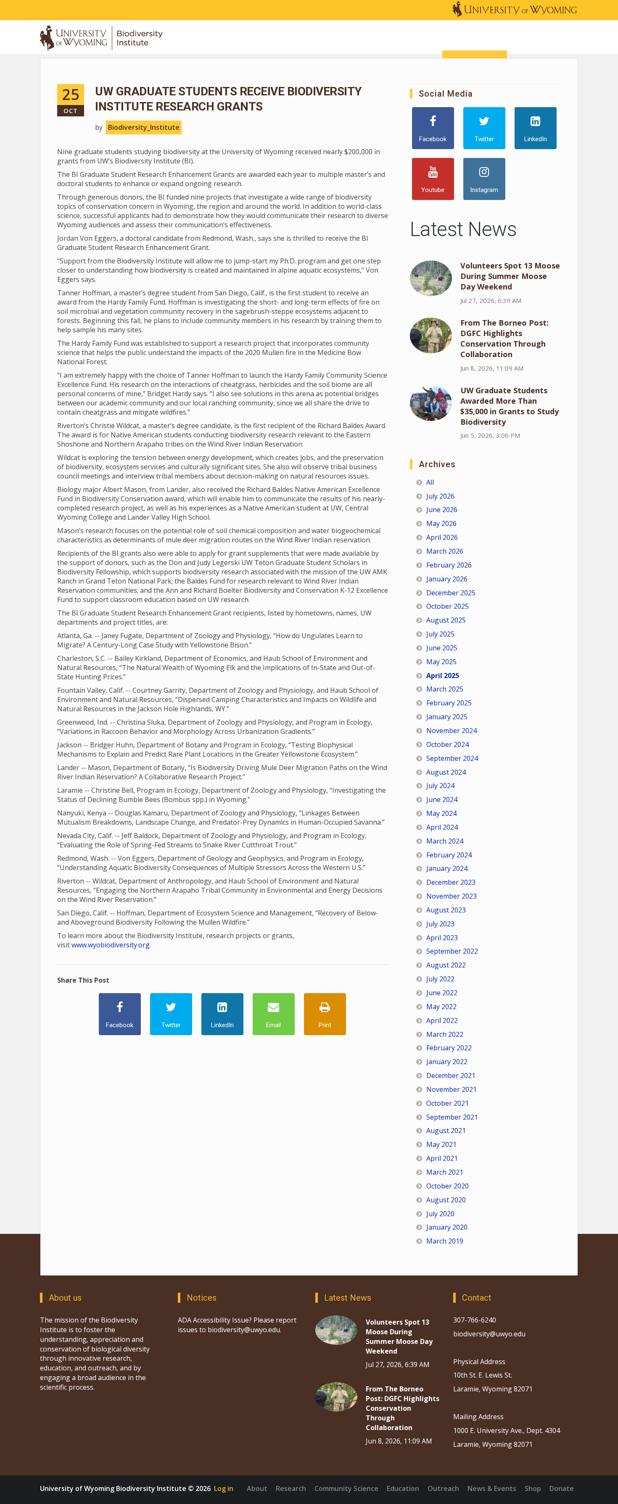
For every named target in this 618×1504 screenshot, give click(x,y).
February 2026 (449, 565)
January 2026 (446, 579)
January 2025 (446, 716)
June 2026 (441, 509)
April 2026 (442, 537)
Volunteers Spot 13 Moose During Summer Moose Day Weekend (510, 276)
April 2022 (442, 1020)
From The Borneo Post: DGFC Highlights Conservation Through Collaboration (504, 338)
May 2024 (441, 813)
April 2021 (442, 1158)
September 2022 (452, 951)
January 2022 (446, 1061)
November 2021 (451, 1089)
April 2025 (442, 675)
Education (403, 1488)
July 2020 (440, 1213)
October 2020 (447, 1186)
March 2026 (444, 551)
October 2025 (447, 606)
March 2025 (444, 689)
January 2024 (446, 868)
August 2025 (446, 620)
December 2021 (450, 1075)
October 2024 (447, 744)
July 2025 (440, 634)
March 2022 (444, 1034)
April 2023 (442, 937)
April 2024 (442, 827)
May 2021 (441, 1144)
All (430, 482)
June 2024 (441, 799)
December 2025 (450, 592)
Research (291, 1488)
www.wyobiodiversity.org (110, 944)
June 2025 (441, 647)
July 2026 (440, 496)
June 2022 (441, 992)
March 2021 (444, 1172)
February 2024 (449, 855)
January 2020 (446, 1227)
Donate (561, 1488)
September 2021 (452, 1117)
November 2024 (451, 730)
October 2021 (447, 1103)
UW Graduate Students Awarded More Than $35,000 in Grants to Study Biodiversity (509, 406)
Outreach (443, 1488)
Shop (533, 1488)
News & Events (491, 1488)
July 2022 (440, 978)
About (257, 1488)
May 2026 (441, 523)
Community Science (346, 1488)
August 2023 (446, 910)
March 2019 (444, 1241)
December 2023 (450, 882)
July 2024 (440, 785)
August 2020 (446, 1199)
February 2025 (449, 702)
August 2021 (446, 1130)
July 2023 (440, 923)
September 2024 (452, 758)
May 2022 (441, 1006)
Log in (223, 1488)
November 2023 (451, 896)
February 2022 (449, 1047)
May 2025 (441, 661)
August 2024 (446, 772)
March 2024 (444, 841)
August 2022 (446, 965)
